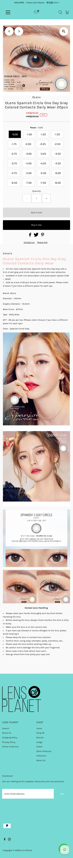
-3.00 (28, 153)
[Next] (18, 31)
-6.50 (14, 182)
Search (5, 728)
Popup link (42, 242)
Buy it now (36, 225)
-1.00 (29, 134)
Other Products (43, 751)
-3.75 (14, 163)
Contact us (29, 242)
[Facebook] (4, 840)
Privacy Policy (8, 742)
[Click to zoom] (63, 31)
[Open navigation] (11, 12)
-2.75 (14, 153)
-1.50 (57, 134)
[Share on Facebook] (30, 236)
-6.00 (58, 173)
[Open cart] (67, 12)
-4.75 (14, 173)
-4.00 (28, 163)
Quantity (36, 191)
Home (39, 728)
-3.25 (43, 153)
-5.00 (28, 173)
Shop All (40, 733)
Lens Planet (26, 850)
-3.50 (58, 153)
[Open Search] (60, 12)
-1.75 (14, 144)
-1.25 (43, 134)
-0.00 (15, 134)
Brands (40, 737)
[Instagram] (9, 840)
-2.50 (57, 144)
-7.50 (43, 182)
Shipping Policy (9, 737)
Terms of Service (10, 746)
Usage (39, 742)
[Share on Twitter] (36, 236)
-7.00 (29, 182)
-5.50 (43, 173)
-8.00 (57, 182)
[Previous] (9, 31)
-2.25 (43, 144)
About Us (6, 733)
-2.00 (28, 144)
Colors (39, 746)
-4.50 (58, 163)
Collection (41, 755)
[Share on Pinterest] (42, 236)
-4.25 (43, 163)
